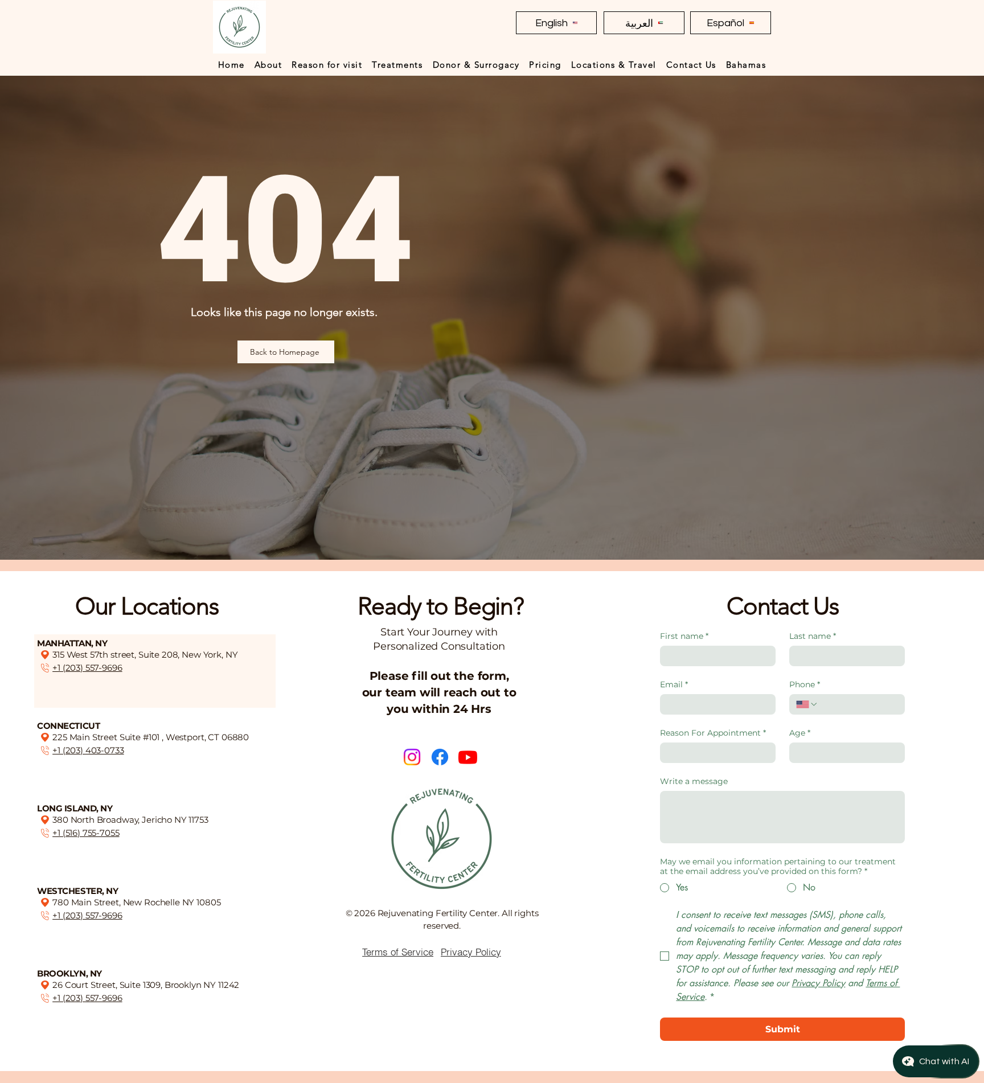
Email (674, 685)
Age (799, 733)
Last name (812, 636)
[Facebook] (440, 757)
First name (684, 636)
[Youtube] (468, 757)
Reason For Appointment (713, 733)
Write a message (694, 781)
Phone (804, 685)
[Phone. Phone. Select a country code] (807, 704)
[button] (268, 65)
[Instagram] (412, 757)
